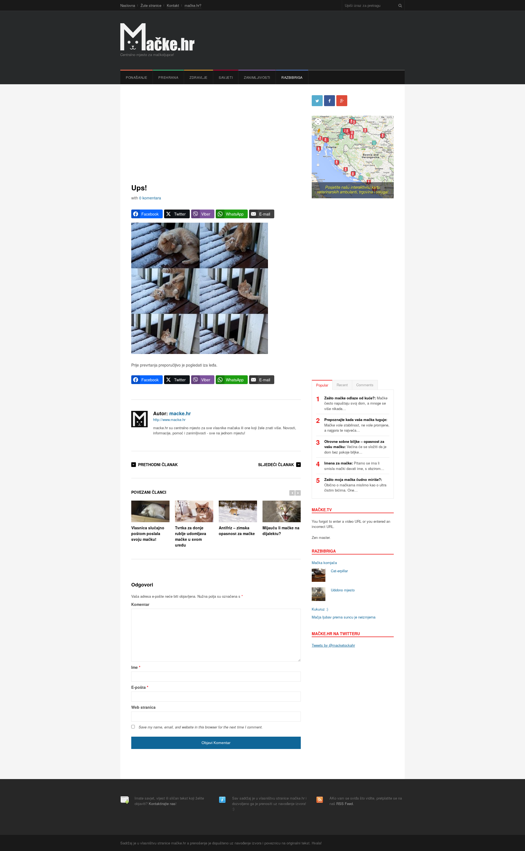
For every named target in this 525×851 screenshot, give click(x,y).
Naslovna (127, 5)
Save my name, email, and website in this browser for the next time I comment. (201, 727)
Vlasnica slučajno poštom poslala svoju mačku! (147, 533)
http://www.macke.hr (169, 419)
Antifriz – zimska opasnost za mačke (237, 530)
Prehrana (168, 77)
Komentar (140, 604)
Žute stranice (151, 5)
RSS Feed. (345, 803)
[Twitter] (317, 100)
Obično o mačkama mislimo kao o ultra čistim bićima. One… (355, 485)
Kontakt (173, 5)
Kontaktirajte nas (162, 803)
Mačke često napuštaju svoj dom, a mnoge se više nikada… (355, 403)
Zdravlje (198, 77)
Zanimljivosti (257, 77)
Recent (342, 384)
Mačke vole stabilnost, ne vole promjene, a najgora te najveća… (356, 425)
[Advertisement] (216, 133)
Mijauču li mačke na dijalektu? (280, 530)
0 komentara (150, 198)
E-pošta (139, 687)
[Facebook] (329, 100)
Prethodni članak (158, 464)
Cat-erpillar (339, 570)
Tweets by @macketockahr (333, 645)
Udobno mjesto (343, 589)
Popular (322, 385)
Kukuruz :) (320, 609)
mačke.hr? (193, 5)
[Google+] (341, 100)
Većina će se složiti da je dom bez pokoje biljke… (355, 447)
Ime (135, 667)
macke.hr (180, 413)
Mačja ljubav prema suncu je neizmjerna (343, 617)
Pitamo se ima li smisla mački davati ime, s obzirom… (354, 465)
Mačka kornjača (324, 562)
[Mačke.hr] (157, 37)
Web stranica (143, 707)
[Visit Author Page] (139, 419)
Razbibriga (292, 77)
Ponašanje (136, 77)
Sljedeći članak (276, 464)
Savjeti (226, 77)
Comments (365, 384)
